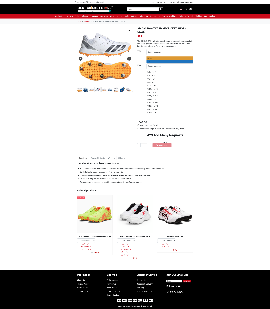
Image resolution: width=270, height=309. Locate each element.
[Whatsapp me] (175, 291)
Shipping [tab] (121, 158)
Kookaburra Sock (149, 125)
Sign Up (187, 281)
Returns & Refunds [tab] (98, 158)
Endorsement (82, 291)
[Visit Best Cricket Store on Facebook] (168, 291)
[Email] (178, 291)
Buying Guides (113, 295)
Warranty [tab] (111, 158)
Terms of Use (82, 287)
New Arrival (112, 284)
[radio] (169, 58)
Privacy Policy (82, 284)
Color (139, 51)
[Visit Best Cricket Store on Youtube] (181, 291)
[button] (60, 16)
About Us (81, 280)
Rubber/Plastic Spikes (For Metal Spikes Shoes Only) (162, 129)
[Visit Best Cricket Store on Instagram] (171, 291)
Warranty (140, 287)
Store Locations (113, 291)
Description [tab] (83, 158)
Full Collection (113, 280)
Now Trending (113, 287)
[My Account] (186, 9)
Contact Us (141, 280)
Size (139, 65)
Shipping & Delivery (145, 284)
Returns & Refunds (144, 291)
